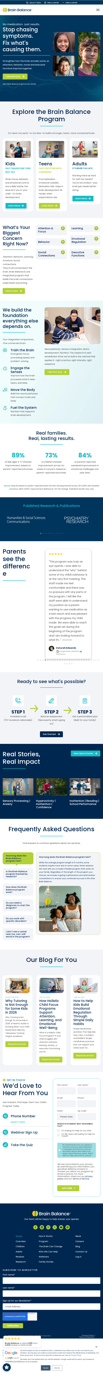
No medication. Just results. (21, 24)
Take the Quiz (12, 76)
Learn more (11, 290)
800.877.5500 (35, 3)
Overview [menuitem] (21, 1197)
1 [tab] (41, 533)
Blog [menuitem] (77, 1202)
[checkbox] (76, 1089)
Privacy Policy (76, 1355)
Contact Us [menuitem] (81, 1208)
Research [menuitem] (21, 1218)
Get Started (49, 690)
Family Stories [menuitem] (46, 1218)
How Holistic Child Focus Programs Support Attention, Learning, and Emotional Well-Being (50, 970)
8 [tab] (59, 533)
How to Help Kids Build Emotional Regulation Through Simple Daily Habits (83, 968)
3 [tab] (46, 533)
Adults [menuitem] (19, 1208)
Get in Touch (16, 1036)
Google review (65, 608)
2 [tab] (43, 533)
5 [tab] (51, 533)
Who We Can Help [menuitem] (48, 1208)
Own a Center (71, 3)
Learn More (14, 205)
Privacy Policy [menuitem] (88, 1292)
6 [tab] (54, 533)
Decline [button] (57, 1368)
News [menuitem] (78, 1192)
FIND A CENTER (53, 3)
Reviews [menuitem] (20, 1213)
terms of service (81, 1135)
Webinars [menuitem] (44, 1213)
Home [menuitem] (19, 1192)
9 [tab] (62, 533)
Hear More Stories (83, 709)
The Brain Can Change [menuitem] (50, 1202)
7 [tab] (57, 533)
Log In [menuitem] (78, 1213)
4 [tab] (49, 533)
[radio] (76, 1087)
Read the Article (17, 1000)
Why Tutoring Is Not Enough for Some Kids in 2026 (16, 963)
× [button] (96, 1346)
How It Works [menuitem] (46, 1192)
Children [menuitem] (20, 1202)
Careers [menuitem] (79, 1197)
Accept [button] (45, 1368)
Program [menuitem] (43, 1197)
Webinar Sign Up (24, 1089)
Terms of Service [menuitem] (86, 1293)
